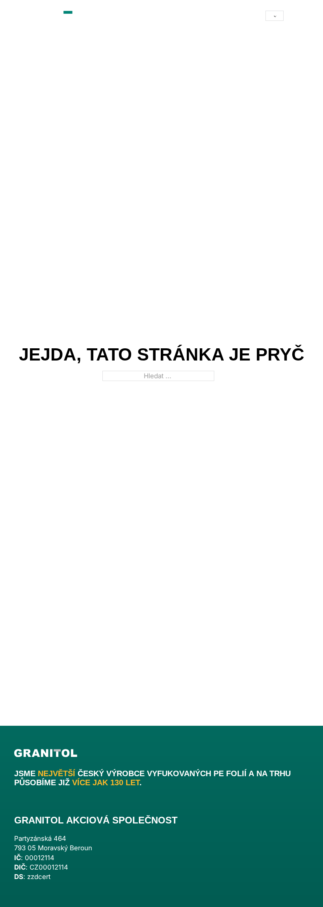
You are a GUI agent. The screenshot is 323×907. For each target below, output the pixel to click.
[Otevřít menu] (301, 15)
